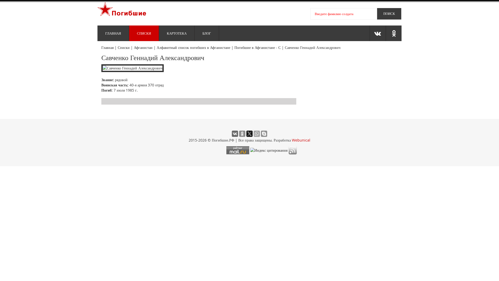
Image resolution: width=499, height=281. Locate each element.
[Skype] (264, 134)
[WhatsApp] (257, 134)
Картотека (177, 33)
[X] (249, 134)
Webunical (301, 140)
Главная (113, 33)
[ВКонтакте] (235, 134)
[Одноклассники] (242, 134)
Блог (206, 33)
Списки (144, 33)
